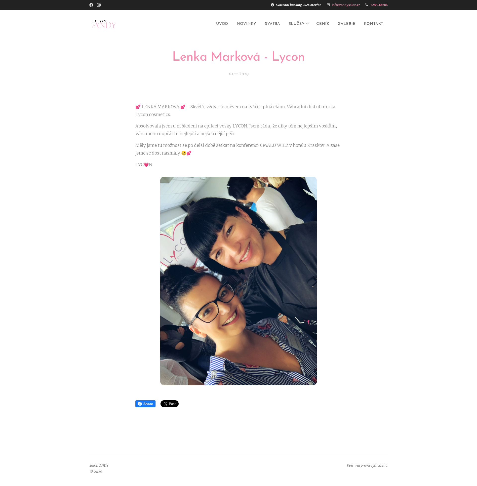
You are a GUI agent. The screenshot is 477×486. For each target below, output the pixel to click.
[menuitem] (222, 24)
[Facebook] (91, 5)
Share (148, 404)
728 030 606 (379, 4)
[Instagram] (99, 5)
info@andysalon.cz (346, 4)
